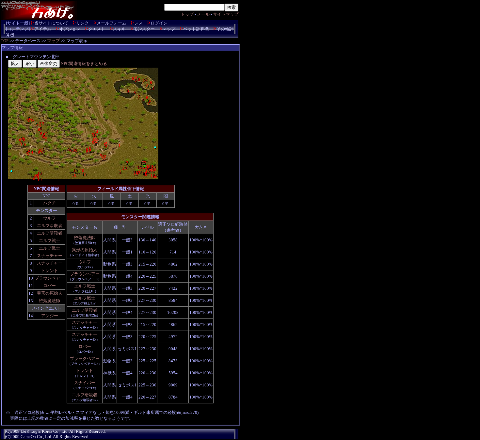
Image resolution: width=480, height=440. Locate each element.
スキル (119, 28)
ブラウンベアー (49, 278)
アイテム (42, 28)
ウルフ (49, 218)
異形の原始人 (49, 293)
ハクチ (49, 203)
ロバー (49, 285)
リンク (82, 23)
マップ (169, 28)
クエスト (96, 28)
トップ (187, 14)
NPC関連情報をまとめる (84, 63)
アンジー (49, 315)
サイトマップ (225, 14)
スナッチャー (49, 255)
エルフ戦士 (49, 240)
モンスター (144, 28)
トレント (49, 270)
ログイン (159, 23)
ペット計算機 (196, 28)
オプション (69, 28)
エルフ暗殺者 (49, 225)
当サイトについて (51, 23)
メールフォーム (111, 23)
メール (203, 14)
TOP (4, 40)
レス (138, 23)
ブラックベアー (85, 358)
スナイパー (84, 382)
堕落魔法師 (49, 300)
